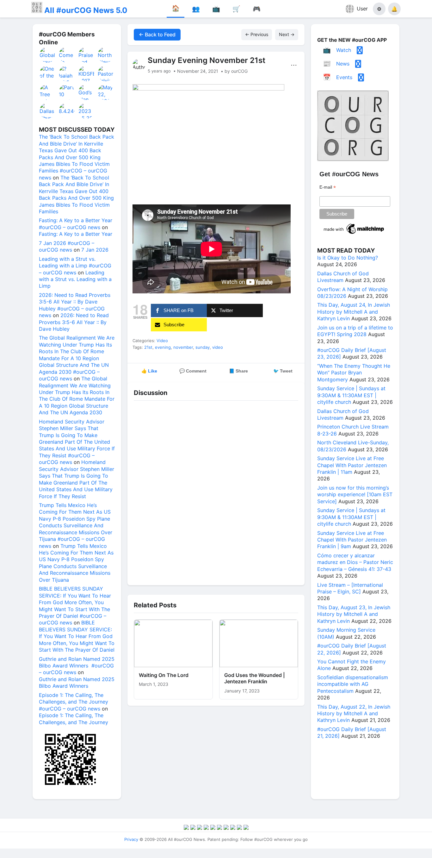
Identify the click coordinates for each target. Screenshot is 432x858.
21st (148, 347)
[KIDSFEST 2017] (86, 73)
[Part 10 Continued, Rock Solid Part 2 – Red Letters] (67, 92)
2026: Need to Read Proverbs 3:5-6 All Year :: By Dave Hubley (74, 322)
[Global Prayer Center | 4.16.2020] (48, 55)
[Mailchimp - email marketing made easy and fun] (354, 233)
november (183, 347)
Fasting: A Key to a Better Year (75, 234)
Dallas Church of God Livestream (343, 276)
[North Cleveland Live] (106, 55)
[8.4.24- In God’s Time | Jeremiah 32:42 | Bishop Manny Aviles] (67, 111)
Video (162, 340)
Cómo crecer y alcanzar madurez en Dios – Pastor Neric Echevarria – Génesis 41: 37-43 (355, 562)
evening (163, 347)
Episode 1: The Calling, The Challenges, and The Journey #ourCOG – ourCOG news (73, 702)
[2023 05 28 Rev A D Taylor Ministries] (86, 111)
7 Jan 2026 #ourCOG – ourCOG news (66, 246)
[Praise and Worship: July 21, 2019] (86, 55)
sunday (202, 347)
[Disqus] (216, 491)
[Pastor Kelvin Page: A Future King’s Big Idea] (106, 73)
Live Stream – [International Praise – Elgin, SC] (350, 588)
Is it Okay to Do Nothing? (347, 257)
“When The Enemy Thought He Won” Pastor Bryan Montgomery (353, 373)
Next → (286, 34)
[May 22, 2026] (106, 92)
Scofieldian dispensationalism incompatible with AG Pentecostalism (352, 684)
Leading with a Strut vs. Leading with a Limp (75, 279)
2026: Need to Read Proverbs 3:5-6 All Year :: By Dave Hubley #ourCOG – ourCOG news (74, 305)
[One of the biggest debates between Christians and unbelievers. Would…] (48, 73)
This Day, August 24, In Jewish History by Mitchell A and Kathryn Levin (353, 312)
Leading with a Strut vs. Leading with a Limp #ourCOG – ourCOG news (75, 266)
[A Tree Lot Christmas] (48, 92)
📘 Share (238, 370)
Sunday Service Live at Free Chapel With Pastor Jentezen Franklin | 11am (352, 465)
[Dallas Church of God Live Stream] (48, 111)
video (217, 347)
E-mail (327, 187)
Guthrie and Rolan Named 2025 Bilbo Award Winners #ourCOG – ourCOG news (76, 666)
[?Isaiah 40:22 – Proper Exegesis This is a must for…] (67, 73)
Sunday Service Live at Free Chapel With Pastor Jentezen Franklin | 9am (352, 540)
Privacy (131, 839)
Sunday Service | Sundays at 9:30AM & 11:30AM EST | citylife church (351, 395)
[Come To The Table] (67, 55)
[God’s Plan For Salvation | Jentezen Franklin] (86, 92)
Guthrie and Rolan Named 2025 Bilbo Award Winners (76, 682)
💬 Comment (193, 370)
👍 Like (149, 370)
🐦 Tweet (283, 370)
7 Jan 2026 (94, 250)
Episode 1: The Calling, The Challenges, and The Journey (73, 718)
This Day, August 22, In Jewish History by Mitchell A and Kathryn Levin (353, 713)
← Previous (256, 34)
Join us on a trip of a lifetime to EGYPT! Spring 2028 (355, 330)
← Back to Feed (157, 34)
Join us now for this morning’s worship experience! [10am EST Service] (354, 494)
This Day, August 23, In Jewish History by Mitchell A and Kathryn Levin (353, 614)
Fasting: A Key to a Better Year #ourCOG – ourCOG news (75, 223)
